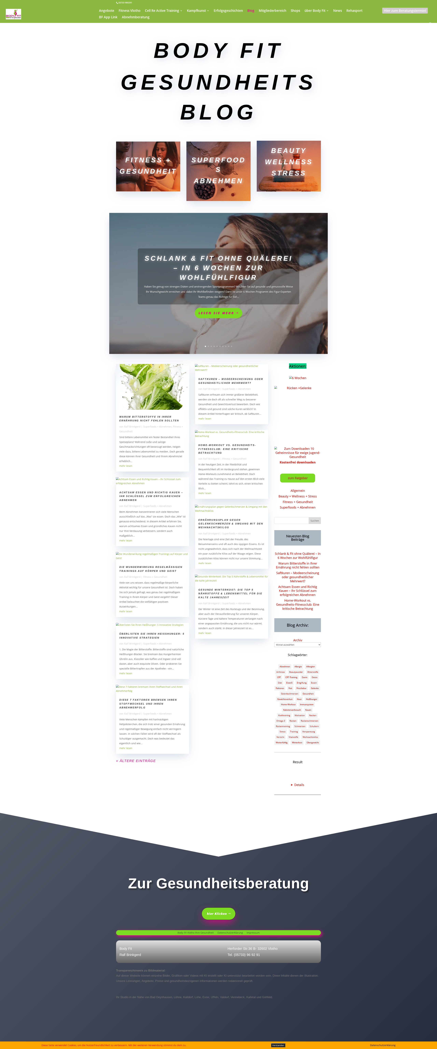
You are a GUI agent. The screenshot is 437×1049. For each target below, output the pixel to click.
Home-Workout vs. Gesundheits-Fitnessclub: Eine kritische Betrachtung (227, 449)
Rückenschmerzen (309, 720)
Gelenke (315, 688)
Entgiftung (302, 682)
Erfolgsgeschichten (228, 11)
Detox (314, 677)
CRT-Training (291, 677)
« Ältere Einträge (136, 761)
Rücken (293, 720)
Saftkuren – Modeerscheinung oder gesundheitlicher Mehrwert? (297, 577)
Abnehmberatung (136, 17)
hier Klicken (217, 914)
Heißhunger (311, 699)
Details (299, 785)
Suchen (315, 520)
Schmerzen (299, 726)
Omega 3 (280, 720)
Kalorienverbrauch (292, 709)
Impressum (253, 933)
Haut (299, 699)
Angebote (106, 11)
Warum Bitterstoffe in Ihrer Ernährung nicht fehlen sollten (297, 565)
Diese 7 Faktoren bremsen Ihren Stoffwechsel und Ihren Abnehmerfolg (148, 703)
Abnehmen (285, 666)
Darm (304, 677)
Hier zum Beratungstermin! (405, 10)
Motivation (300, 715)
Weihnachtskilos (310, 737)
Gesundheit (308, 693)
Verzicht (280, 737)
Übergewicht (313, 742)
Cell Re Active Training (162, 11)
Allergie (298, 666)
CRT (279, 677)
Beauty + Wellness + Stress (297, 496)
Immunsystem (306, 704)
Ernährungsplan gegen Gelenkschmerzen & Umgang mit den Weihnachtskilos (230, 524)
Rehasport (354, 11)
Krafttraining (284, 715)
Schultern (314, 726)
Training (294, 731)
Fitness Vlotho (129, 11)
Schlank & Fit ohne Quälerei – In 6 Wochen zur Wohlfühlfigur (219, 268)
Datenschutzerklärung (230, 933)
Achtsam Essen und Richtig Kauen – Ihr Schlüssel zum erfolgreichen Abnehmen (151, 496)
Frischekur (301, 688)
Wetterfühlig (281, 742)
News (337, 11)
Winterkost (297, 742)
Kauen (308, 709)
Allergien (310, 666)
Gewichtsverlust (284, 699)
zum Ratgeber (298, 478)
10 (231, 346)
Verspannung (308, 731)
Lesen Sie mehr (216, 313)
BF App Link (108, 17)
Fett (290, 688)
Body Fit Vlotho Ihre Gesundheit (196, 933)
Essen (314, 682)
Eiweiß (289, 682)
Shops (295, 11)
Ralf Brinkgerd (132, 426)
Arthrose (280, 671)
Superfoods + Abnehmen (157, 426)
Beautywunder (296, 671)
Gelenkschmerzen (289, 693)
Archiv (297, 640)
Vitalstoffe (293, 737)
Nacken (312, 715)
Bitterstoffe (312, 671)
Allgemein (298, 490)
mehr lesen (125, 465)
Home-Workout (288, 704)
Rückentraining (283, 726)
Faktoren (280, 688)
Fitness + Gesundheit (155, 576)
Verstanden (278, 1045)
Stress (283, 731)
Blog (250, 11)
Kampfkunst (196, 11)
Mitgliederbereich (272, 11)
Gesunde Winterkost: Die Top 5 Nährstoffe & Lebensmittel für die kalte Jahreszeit (230, 593)
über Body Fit (315, 11)
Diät (280, 682)
